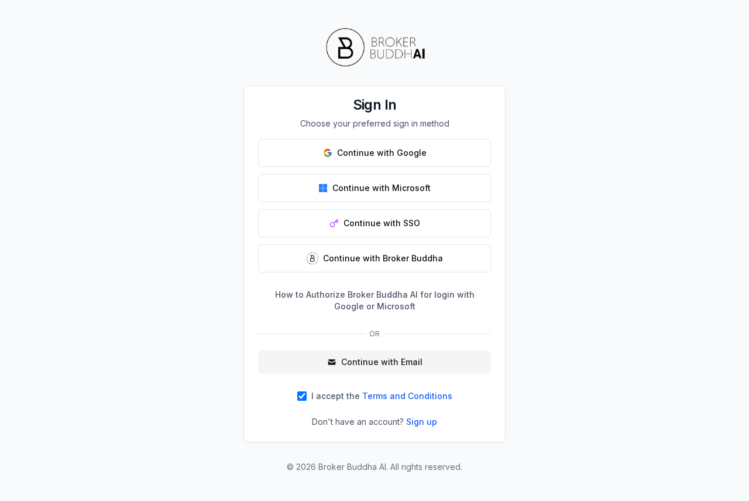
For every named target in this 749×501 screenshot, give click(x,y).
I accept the (381, 396)
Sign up (421, 422)
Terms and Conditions (407, 396)
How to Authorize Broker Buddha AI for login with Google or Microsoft (375, 300)
